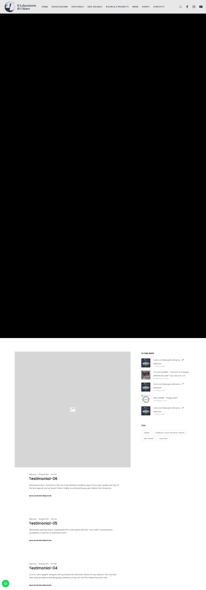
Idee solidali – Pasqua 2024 (165, 398)
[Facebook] (185, 7)
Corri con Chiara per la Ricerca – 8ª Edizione (168, 361)
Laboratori (163, 438)
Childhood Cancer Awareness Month (170, 432)
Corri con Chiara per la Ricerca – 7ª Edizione (168, 385)
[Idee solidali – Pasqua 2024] (145, 398)
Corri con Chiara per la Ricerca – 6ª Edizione (168, 409)
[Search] (178, 7)
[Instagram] (192, 7)
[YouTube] (198, 7)
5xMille (146, 432)
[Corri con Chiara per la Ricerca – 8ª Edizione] (145, 363)
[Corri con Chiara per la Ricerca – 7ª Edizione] (145, 387)
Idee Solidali (148, 438)
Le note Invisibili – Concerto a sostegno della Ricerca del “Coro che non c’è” (171, 373)
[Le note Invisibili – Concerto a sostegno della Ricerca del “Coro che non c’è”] (145, 375)
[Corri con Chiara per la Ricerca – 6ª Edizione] (145, 411)
